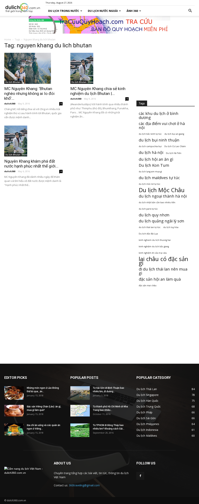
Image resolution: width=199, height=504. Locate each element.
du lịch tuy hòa (170, 227)
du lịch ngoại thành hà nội (163, 196)
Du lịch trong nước (63, 11)
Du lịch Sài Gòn (146, 418)
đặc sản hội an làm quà (160, 279)
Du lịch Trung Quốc (148, 406)
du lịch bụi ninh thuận (159, 140)
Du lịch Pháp (144, 412)
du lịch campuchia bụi (150, 146)
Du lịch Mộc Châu (162, 190)
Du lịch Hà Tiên (173, 153)
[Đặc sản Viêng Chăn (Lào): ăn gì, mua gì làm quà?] (14, 410)
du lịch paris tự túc (148, 208)
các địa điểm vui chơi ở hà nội (162, 125)
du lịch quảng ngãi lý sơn (161, 221)
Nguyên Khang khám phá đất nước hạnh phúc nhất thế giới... (31, 163)
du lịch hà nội (151, 152)
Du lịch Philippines (147, 424)
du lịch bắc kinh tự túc (150, 134)
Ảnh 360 (132, 11)
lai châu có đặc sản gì (163, 261)
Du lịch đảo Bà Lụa (148, 233)
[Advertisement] (165, 67)
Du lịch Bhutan (12, 82)
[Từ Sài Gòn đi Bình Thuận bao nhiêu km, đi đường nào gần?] (80, 393)
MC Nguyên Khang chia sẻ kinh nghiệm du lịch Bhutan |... (97, 91)
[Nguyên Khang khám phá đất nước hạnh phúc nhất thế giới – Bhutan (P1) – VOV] (33, 141)
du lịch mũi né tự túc (149, 184)
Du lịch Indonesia (147, 430)
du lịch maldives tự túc (159, 178)
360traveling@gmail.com (84, 485)
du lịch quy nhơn (154, 215)
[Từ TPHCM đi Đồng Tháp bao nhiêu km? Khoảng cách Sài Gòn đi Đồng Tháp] (79, 430)
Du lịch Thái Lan (146, 389)
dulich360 (9, 103)
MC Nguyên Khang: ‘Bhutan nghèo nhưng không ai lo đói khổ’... (29, 93)
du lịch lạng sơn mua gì (150, 171)
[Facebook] (140, 476)
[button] (190, 11)
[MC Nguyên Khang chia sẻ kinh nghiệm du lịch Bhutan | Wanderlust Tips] (99, 68)
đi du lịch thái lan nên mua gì (163, 271)
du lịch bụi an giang (174, 134)
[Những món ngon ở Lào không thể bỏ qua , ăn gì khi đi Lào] (14, 393)
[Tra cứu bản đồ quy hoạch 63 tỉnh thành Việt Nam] (99, 25)
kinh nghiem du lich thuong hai (155, 240)
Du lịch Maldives (146, 435)
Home (7, 39)
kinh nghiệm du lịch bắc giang (154, 246)
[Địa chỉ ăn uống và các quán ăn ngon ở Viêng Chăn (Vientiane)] (14, 429)
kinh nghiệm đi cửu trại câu (153, 253)
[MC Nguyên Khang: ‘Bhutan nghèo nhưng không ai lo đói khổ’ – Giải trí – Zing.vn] (33, 68)
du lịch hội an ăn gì (156, 159)
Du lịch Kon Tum (154, 165)
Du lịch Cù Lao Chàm (175, 146)
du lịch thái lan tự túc (150, 227)
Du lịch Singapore (147, 395)
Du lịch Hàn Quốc (147, 401)
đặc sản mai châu (147, 285)
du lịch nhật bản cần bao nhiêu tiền (157, 202)
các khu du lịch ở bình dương (158, 115)
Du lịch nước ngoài (103, 11)
